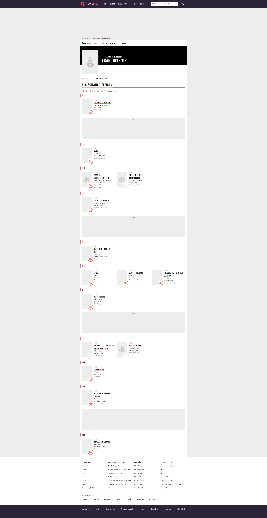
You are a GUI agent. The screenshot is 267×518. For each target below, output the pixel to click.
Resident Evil (165, 477)
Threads (129, 499)
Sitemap (85, 470)
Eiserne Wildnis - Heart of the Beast (173, 484)
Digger (163, 473)
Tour (83, 484)
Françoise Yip (96, 38)
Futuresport (99, 369)
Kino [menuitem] (136, 4)
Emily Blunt (138, 484)
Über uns (85, 466)
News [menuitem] (120, 4)
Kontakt (84, 481)
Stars (88, 38)
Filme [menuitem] (105, 4)
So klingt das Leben (115, 473)
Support (84, 477)
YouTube (96, 499)
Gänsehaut (98, 151)
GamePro (167, 509)
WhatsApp (140, 499)
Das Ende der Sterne (115, 466)
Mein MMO (181, 509)
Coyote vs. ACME (166, 481)
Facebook (85, 499)
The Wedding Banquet (102, 102)
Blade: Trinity (99, 297)
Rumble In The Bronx (102, 442)
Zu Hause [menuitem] (143, 4)
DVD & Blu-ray (112, 43)
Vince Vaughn (139, 481)
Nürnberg (111, 488)
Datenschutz (110, 509)
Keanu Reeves (139, 470)
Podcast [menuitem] (127, 4)
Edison (96, 273)
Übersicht (86, 43)
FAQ (83, 473)
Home (84, 38)
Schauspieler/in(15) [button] (99, 78)
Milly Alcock (138, 466)
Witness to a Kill (135, 345)
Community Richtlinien (90, 488)
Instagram (107, 499)
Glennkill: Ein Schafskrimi (117, 484)
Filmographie (98, 43)
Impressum (86, 509)
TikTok (118, 499)
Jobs (143, 509)
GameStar (154, 509)
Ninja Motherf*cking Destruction (119, 470)
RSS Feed (152, 499)
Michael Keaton (139, 477)
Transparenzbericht (128, 509)
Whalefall (164, 488)
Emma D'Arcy (138, 473)
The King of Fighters (102, 200)
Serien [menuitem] (112, 4)
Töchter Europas (113, 477)
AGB (97, 509)
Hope (162, 470)
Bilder (123, 43)
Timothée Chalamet (141, 488)
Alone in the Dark (136, 273)
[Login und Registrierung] (182, 3)
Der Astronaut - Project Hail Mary (119, 481)
